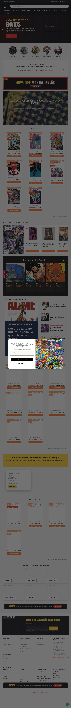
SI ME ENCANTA (22, 359)
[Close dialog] (61, 340)
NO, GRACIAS (22, 363)
